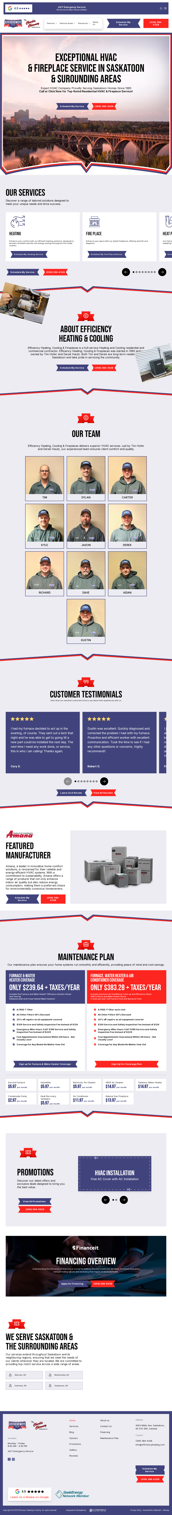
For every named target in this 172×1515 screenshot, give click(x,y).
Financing (105, 1432)
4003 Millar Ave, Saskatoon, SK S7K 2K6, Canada (150, 1427)
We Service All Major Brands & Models (72, 10)
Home (72, 1420)
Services (73, 1426)
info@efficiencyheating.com (150, 1444)
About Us (95, 23)
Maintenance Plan (109, 1438)
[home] (22, 23)
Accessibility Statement (152, 1510)
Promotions (75, 1444)
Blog (71, 1432)
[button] (52, 23)
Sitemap (166, 1510)
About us (104, 1420)
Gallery (73, 1450)
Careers (73, 1438)
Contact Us (106, 1426)
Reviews (73, 1456)
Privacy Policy (136, 1510)
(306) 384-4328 (144, 1441)
